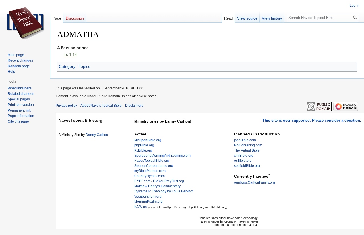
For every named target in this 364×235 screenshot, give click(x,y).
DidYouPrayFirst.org (168, 181)
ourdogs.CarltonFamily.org (254, 182)
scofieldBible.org (247, 166)
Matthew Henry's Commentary (157, 186)
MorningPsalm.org (148, 201)
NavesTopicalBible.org (151, 161)
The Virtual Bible (247, 150)
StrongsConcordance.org (153, 166)
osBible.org (243, 161)
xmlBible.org (243, 156)
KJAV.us (140, 207)
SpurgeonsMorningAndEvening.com (162, 156)
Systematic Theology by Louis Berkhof (163, 191)
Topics (84, 66)
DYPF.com (142, 181)
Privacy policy (66, 106)
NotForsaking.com (248, 145)
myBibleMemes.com (150, 171)
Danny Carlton (97, 135)
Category (67, 66)
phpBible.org (144, 145)
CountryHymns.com (149, 176)
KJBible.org (143, 150)
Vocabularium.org (148, 196)
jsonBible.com (245, 140)
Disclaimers (134, 106)
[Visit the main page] (25, 22)
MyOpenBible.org (147, 140)
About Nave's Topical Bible (101, 106)
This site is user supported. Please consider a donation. (311, 120)
